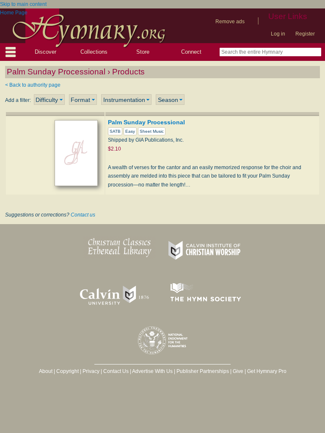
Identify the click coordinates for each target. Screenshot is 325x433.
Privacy (91, 371)
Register (305, 34)
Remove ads (230, 22)
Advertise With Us (152, 371)
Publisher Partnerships (202, 371)
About (45, 371)
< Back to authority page (33, 85)
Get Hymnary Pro (266, 371)
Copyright (67, 371)
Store (142, 52)
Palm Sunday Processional (146, 122)
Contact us (83, 215)
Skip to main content (23, 4)
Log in (278, 34)
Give (238, 371)
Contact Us (116, 371)
